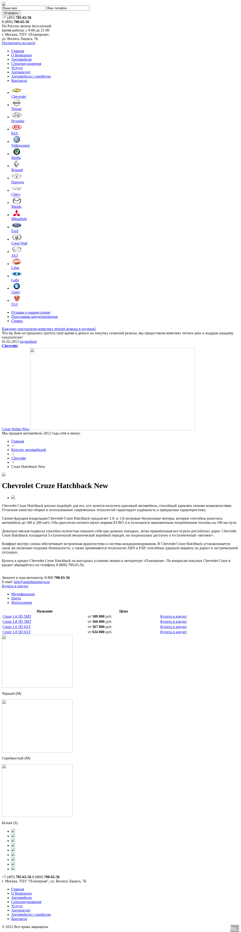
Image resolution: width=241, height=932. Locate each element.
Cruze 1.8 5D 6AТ (17, 632)
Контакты (19, 81)
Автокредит (21, 72)
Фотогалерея (21, 602)
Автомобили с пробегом (31, 76)
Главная (17, 51)
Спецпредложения (26, 64)
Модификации (23, 594)
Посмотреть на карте (18, 43)
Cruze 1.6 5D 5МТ (17, 616)
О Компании (21, 55)
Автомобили (21, 59)
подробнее (28, 342)
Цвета (16, 598)
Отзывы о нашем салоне (30, 312)
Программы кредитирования (34, 317)
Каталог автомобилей (28, 450)
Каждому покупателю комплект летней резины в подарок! (49, 329)
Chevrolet (18, 458)
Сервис (17, 321)
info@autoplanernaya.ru (32, 582)
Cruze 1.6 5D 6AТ (17, 627)
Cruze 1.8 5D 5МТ (17, 622)
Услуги (17, 68)
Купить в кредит (15, 586)
